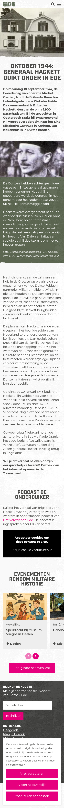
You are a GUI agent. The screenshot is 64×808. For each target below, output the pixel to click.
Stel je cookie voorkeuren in (31, 550)
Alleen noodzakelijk (32, 785)
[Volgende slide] (35, 656)
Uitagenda (11, 730)
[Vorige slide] (28, 656)
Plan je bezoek (14, 734)
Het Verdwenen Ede (18, 520)
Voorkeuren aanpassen (32, 796)
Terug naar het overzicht (32, 668)
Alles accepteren (32, 773)
